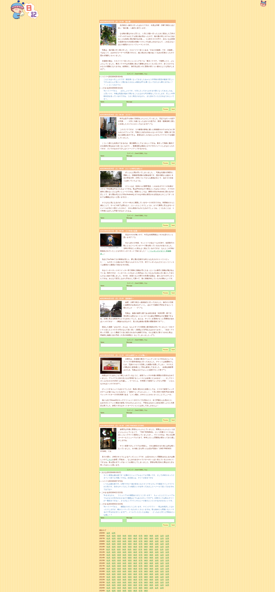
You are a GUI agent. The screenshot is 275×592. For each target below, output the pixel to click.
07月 (140, 536)
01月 (108, 536)
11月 (108, 533)
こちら (109, 459)
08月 (146, 536)
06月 (135, 536)
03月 (119, 536)
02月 (114, 536)
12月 (113, 533)
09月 (151, 536)
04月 (124, 536)
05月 (130, 536)
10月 (157, 536)
